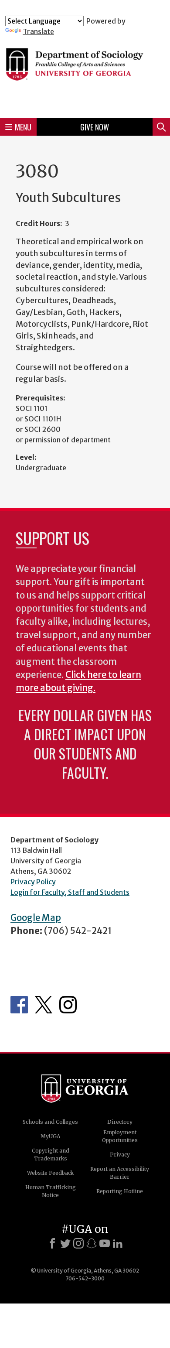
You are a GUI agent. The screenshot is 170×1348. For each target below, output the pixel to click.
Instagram (68, 1004)
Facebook (19, 1004)
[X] (65, 1243)
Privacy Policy (33, 881)
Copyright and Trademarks (50, 1154)
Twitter (43, 1004)
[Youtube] (104, 1243)
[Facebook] (52, 1243)
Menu (23, 127)
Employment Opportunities (120, 1136)
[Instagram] (78, 1243)
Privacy (120, 1154)
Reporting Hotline (119, 1191)
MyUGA (50, 1136)
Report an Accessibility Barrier (119, 1173)
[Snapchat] (91, 1243)
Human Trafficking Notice (50, 1191)
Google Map (35, 918)
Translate (38, 31)
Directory (120, 1122)
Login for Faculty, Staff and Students (69, 892)
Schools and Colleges (50, 1122)
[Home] (85, 73)
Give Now (94, 127)
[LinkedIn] (117, 1243)
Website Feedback (50, 1173)
